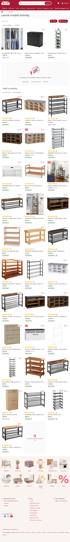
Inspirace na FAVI (35, 508)
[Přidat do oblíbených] (20, 30)
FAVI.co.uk (55, 532)
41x (56, 216)
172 (43, 227)
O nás (31, 501)
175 (66, 162)
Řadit (54, 21)
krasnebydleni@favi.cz (12, 501)
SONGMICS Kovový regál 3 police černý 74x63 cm (40, 414)
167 (21, 195)
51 (43, 358)
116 (43, 129)
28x (11, 183)
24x (11, 151)
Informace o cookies (36, 520)
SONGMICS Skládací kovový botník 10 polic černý (40, 218)
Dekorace (11, 8)
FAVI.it (44, 532)
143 (66, 293)
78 (43, 391)
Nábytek (4, 8)
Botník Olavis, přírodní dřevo (33, 185)
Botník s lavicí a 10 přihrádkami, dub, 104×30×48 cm (40, 153)
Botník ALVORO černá (54, 414)
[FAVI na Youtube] (11, 516)
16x (56, 249)
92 (43, 293)
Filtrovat (64, 21)
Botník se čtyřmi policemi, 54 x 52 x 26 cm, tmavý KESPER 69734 (45, 382)
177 (66, 358)
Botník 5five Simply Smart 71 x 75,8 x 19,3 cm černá (40, 284)
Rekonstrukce (30, 8)
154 (21, 424)
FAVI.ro (28, 532)
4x (10, 379)
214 (43, 195)
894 (21, 97)
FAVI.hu (34, 532)
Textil (17, 8)
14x (56, 379)
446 (21, 129)
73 (66, 129)
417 (21, 162)
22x (33, 281)
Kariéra (6, 505)
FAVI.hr (39, 532)
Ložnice (29, 486)
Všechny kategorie (60, 8)
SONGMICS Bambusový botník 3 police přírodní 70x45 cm (42, 251)
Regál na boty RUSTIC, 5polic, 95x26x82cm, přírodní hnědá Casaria (22, 284)
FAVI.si (4, 535)
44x (33, 118)
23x (56, 412)
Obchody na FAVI (35, 503)
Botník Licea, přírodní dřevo (10, 251)
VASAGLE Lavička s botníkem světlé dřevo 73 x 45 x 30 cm (20, 447)
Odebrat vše (25, 81)
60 (66, 391)
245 (66, 227)
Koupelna (46, 8)
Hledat (48, 3)
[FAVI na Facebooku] (5, 516)
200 (43, 260)
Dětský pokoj (41, 486)
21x (56, 151)
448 (66, 195)
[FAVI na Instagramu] (8, 516)
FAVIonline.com (7, 529)
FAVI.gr (67, 532)
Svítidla (22, 8)
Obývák (52, 8)
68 (21, 325)
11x (33, 249)
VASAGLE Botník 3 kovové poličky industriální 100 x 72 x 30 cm (21, 316)
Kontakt (6, 503)
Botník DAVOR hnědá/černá (56, 251)
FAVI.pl (23, 532)
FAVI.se (49, 532)
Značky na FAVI (34, 505)
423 (21, 293)
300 (21, 227)
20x (56, 118)
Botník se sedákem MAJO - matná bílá (36, 349)
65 (66, 325)
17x (10, 249)
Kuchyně (39, 8)
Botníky (11, 12)
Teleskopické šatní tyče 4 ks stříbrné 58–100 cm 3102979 (19, 53)
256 (43, 162)
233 (66, 260)
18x (10, 347)
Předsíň (52, 486)
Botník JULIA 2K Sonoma (9, 414)
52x (11, 118)
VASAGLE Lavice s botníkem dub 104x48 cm (38, 120)
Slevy (63, 486)
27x (33, 347)
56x (33, 216)
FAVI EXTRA (33, 515)
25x (11, 314)
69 (21, 391)
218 (43, 325)
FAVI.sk (18, 532)
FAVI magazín (33, 510)
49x (11, 216)
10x (56, 281)
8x (33, 183)
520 (43, 97)
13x (10, 445)
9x (33, 151)
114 (66, 97)
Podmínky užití (34, 517)
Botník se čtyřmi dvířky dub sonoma (13, 349)
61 (21, 260)
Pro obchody (33, 513)
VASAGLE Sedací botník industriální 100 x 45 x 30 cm (18, 218)
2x (56, 347)
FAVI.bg (61, 532)
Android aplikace (62, 501)
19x (10, 281)
